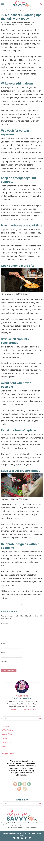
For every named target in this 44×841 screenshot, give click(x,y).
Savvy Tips (6, 734)
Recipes (5, 726)
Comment (28, 24)
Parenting (5, 738)
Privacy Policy (8, 754)
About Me (12, 710)
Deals (4, 746)
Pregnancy (6, 742)
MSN (22, 604)
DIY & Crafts (7, 730)
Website (4, 661)
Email (3, 652)
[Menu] (2, 4)
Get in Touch (30, 710)
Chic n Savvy (22, 4)
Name (4, 643)
